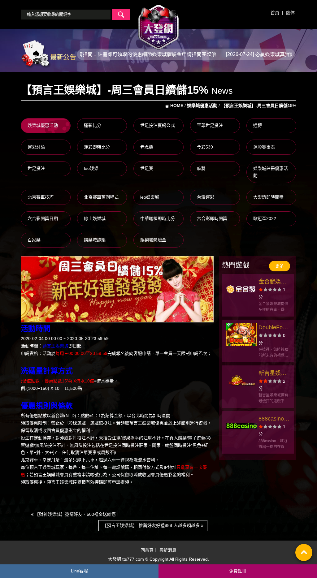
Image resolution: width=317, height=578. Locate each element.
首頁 (275, 12)
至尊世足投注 (210, 125)
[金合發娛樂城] (241, 288)
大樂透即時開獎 (268, 197)
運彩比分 (92, 125)
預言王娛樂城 (55, 345)
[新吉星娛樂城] (241, 380)
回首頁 (147, 550)
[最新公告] (48, 54)
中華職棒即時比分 (157, 218)
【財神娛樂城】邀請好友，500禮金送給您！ (76, 514)
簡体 (290, 12)
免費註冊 (237, 570)
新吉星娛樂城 (272, 374)
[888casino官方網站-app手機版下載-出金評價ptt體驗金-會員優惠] (241, 426)
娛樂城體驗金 (153, 239)
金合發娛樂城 (272, 282)
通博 (257, 125)
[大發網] (158, 24)
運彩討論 (36, 146)
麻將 (201, 168)
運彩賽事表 (264, 146)
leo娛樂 (91, 168)
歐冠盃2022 (264, 218)
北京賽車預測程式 (101, 197)
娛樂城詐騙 (95, 239)
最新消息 (167, 550)
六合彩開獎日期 (43, 218)
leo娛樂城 (149, 197)
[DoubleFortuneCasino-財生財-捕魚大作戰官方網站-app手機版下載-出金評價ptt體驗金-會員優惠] (241, 334)
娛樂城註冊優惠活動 (270, 172)
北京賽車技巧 (41, 197)
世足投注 (36, 168)
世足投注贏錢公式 (157, 125)
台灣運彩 (205, 197)
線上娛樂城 (95, 218)
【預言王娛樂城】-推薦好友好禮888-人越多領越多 (151, 525)
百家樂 (34, 239)
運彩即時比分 (97, 146)
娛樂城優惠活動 (43, 125)
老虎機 (146, 146)
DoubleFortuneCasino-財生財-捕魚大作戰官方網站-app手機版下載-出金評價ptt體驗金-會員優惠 (274, 328)
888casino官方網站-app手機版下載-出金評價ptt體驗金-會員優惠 (273, 419)
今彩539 (205, 146)
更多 (279, 265)
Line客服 (79, 570)
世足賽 (146, 168)
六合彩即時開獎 (212, 218)
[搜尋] (121, 14)
